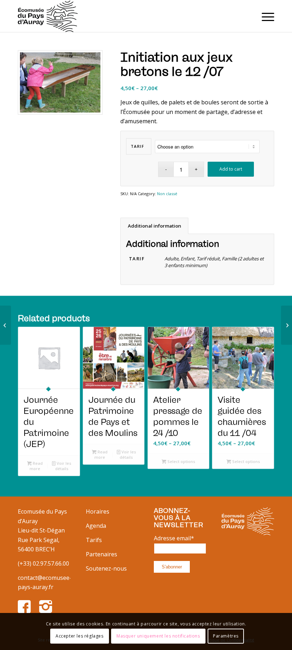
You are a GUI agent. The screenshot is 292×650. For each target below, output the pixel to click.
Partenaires (101, 554)
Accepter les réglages (80, 636)
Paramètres (226, 636)
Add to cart (230, 169)
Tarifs (94, 540)
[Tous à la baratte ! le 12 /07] (286, 325)
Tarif (138, 146)
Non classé (167, 193)
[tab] (154, 226)
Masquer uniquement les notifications (158, 636)
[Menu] (264, 16)
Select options (180, 461)
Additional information (154, 226)
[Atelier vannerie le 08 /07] (5, 325)
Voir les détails (63, 466)
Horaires (97, 511)
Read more (36, 466)
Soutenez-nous (106, 568)
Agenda (96, 526)
